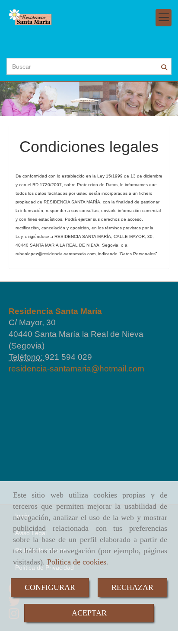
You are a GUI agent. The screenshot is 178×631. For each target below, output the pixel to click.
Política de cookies (76, 562)
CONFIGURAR (50, 587)
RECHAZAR (132, 587)
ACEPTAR (89, 613)
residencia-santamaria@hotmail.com (76, 368)
